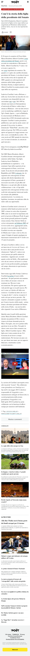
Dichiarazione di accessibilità (15, 639)
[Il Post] (15, 1)
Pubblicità (16, 634)
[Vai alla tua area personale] (28, 2)
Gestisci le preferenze (15, 636)
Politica (4, 6)
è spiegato (18, 173)
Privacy (22, 634)
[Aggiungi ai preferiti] (10, 32)
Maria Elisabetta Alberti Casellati (11, 413)
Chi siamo (8, 634)
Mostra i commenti (15, 419)
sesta (5, 70)
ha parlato (10, 276)
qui (11, 101)
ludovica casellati (12, 411)
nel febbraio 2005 (20, 223)
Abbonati (15, 649)
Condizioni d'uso (15, 638)
